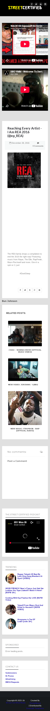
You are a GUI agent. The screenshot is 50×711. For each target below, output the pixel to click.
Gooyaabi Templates (35, 708)
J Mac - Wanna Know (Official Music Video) (25, 351)
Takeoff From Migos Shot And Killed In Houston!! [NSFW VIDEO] (30, 607)
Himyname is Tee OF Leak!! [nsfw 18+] (26, 620)
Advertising (10, 679)
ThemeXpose (35, 703)
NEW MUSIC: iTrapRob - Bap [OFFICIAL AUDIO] (25, 430)
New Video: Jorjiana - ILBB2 (23, 385)
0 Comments (38, 146)
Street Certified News (15, 703)
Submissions (11, 673)
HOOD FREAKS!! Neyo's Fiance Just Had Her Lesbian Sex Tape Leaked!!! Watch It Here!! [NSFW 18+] (24, 590)
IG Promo (9, 676)
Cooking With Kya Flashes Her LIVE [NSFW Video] (24, 599)
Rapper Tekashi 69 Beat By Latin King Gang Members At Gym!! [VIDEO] (29, 576)
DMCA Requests (12, 682)
